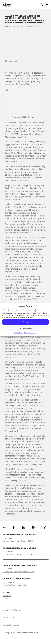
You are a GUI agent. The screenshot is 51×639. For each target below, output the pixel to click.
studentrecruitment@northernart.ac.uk (18, 571)
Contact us (7, 596)
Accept (25, 322)
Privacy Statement (30, 333)
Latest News (35, 26)
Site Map (6, 598)
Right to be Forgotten (11, 625)
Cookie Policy (18, 333)
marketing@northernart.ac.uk (14, 585)
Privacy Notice (8, 617)
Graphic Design (23, 26)
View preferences (25, 328)
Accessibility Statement (12, 610)
